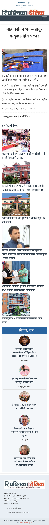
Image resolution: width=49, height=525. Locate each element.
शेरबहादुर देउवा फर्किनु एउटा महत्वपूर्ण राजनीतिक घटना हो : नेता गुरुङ (24, 432)
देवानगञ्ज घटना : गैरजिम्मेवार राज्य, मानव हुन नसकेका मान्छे (24, 380)
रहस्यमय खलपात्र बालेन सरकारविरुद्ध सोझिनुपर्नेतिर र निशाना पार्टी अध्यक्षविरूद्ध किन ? (24, 352)
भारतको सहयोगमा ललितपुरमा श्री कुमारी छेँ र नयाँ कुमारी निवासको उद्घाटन (24, 156)
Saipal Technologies (25, 522)
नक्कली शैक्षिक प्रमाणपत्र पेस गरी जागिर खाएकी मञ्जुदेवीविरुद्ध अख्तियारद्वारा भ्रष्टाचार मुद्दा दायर (23, 188)
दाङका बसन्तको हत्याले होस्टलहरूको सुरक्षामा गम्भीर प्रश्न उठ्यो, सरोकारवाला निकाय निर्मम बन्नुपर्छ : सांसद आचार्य (24, 254)
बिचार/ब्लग (26, 330)
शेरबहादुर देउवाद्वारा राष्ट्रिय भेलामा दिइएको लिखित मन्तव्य (24, 406)
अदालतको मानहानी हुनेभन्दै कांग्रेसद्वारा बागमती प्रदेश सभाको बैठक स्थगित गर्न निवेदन (23, 288)
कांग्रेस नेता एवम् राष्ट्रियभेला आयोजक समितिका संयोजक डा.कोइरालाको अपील (24, 462)
